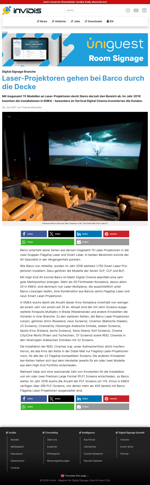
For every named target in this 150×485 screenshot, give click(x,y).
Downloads (95, 21)
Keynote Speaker (93, 460)
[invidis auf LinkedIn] (144, 10)
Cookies (15, 467)
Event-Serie (126, 446)
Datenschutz (17, 460)
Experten (52, 446)
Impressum (17, 453)
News (43, 21)
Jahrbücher (90, 446)
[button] (34, 234)
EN (111, 21)
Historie (124, 439)
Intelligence (88, 432)
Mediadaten (17, 446)
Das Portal (89, 439)
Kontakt (15, 439)
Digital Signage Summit (131, 432)
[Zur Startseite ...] (22, 11)
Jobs (77, 21)
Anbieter (60, 21)
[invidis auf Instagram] (127, 10)
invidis (12, 432)
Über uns (52, 439)
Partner (124, 453)
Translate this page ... (77, 475)
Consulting (51, 432)
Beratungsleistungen (58, 460)
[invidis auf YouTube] (136, 10)
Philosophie (53, 453)
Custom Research (93, 453)
